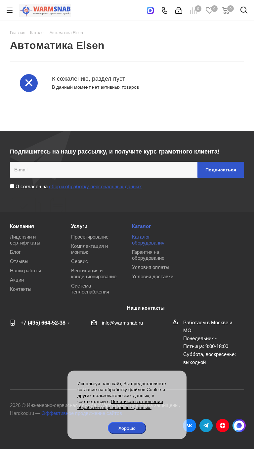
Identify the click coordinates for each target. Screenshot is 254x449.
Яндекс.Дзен (222, 425)
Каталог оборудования (148, 240)
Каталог (141, 226)
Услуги (79, 226)
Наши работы (25, 270)
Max (239, 425)
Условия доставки (152, 276)
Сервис (79, 261)
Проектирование (89, 237)
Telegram (206, 425)
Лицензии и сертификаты (25, 240)
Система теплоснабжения (90, 288)
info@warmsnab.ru (122, 323)
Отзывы (19, 261)
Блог (15, 252)
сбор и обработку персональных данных (95, 186)
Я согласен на (78, 186)
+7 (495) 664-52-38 (43, 323)
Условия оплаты (150, 267)
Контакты (20, 289)
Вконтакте (189, 425)
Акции (17, 280)
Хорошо (127, 428)
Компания (22, 226)
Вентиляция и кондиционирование (93, 273)
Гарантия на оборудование (148, 255)
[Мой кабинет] (178, 10)
